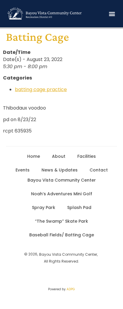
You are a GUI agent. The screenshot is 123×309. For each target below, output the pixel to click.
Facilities (86, 156)
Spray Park (43, 207)
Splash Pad (79, 207)
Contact (99, 170)
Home (33, 156)
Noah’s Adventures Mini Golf (61, 194)
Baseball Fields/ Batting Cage (61, 235)
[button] (112, 14)
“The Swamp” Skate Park (61, 221)
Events (23, 170)
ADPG (71, 289)
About (58, 156)
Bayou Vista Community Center (61, 180)
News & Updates (59, 170)
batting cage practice (41, 89)
